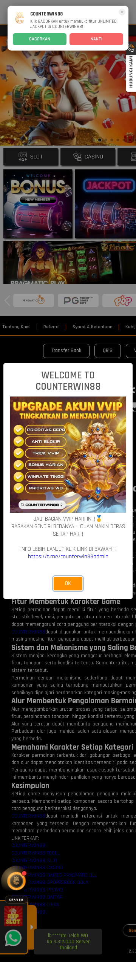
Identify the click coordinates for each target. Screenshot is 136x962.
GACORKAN (39, 39)
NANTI (96, 39)
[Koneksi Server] (16, 881)
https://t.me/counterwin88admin (68, 556)
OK (68, 583)
